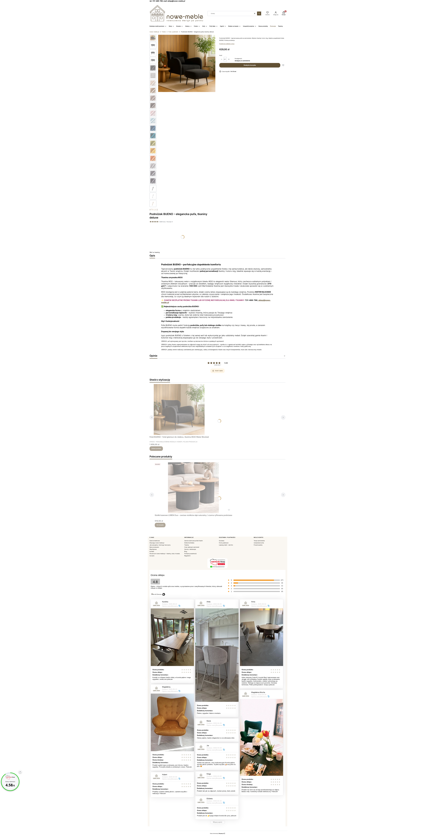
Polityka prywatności (190, 553)
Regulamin (187, 556)
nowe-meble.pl (154, 32)
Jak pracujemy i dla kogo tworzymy (160, 545)
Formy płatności (223, 543)
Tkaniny (186, 545)
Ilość (220, 55)
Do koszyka (160, 525)
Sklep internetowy (217, 833)
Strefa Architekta (189, 543)
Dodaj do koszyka (250, 65)
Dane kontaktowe (155, 540)
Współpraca (153, 549)
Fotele (164, 32)
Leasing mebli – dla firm (226, 545)
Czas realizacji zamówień (191, 547)
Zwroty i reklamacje (190, 549)
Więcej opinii (217, 822)
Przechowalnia (258, 545)
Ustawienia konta (259, 543)
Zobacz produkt (156, 448)
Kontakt (152, 551)
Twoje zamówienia (259, 540)
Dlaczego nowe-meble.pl (157, 543)
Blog (185, 551)
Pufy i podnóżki (173, 32)
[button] (259, 13)
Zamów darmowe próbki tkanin (193, 540)
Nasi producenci (154, 547)
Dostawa (221, 540)
